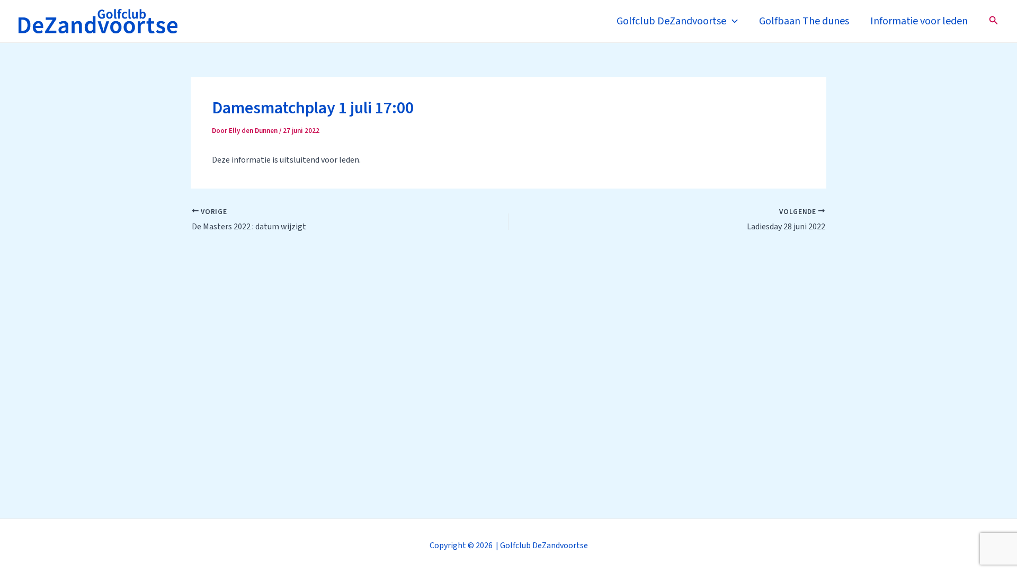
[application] (732, 21)
